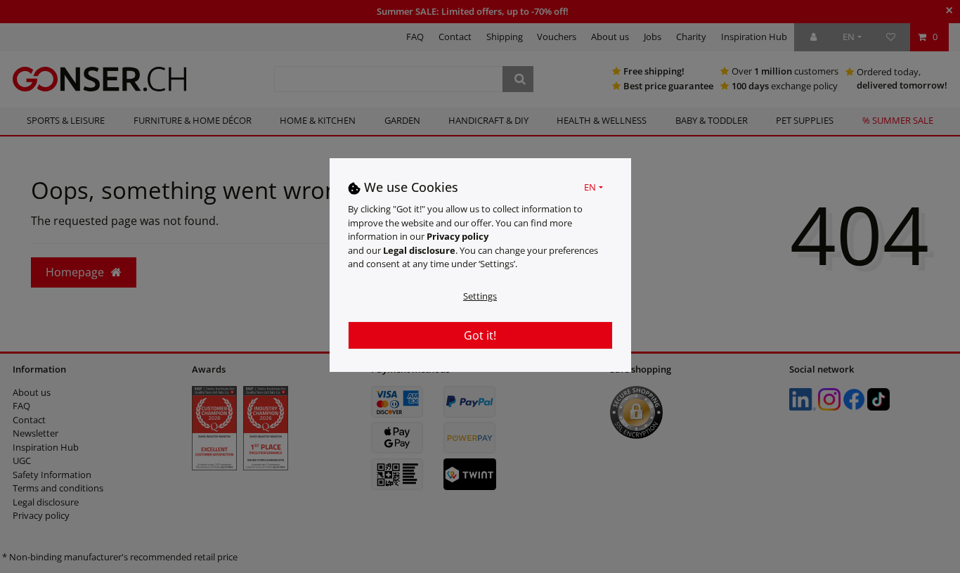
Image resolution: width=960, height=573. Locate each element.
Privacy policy (457, 237)
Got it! (480, 335)
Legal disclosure (419, 250)
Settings (480, 296)
